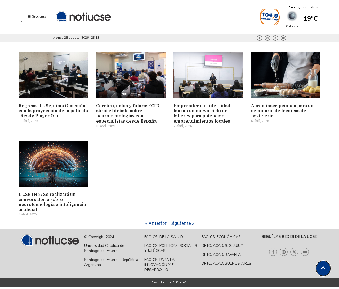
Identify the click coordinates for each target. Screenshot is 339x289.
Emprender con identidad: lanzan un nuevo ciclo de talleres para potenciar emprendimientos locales (202, 113)
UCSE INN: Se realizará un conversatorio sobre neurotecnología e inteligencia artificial (52, 202)
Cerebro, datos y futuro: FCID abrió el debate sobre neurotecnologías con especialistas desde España (127, 113)
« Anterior (156, 223)
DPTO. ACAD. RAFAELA (221, 254)
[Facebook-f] (259, 38)
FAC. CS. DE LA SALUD (163, 236)
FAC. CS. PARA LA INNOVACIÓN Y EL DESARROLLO (160, 264)
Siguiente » (182, 223)
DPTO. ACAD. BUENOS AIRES (226, 263)
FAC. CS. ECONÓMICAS (221, 236)
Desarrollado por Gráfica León (169, 282)
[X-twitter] (275, 38)
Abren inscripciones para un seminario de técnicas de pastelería (282, 110)
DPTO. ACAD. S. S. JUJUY (222, 245)
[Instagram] (267, 38)
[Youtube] (283, 38)
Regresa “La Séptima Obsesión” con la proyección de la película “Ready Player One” (53, 110)
